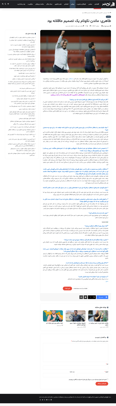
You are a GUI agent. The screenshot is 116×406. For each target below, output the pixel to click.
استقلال (71, 79)
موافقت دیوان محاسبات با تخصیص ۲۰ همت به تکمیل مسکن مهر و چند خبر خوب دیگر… (22, 65)
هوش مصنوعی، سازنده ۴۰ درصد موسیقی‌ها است (22, 106)
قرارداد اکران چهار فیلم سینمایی (27, 118)
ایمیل (106, 372)
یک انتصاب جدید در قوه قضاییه (27, 73)
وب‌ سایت (72, 372)
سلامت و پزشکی (39, 4)
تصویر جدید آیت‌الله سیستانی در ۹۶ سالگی (24, 124)
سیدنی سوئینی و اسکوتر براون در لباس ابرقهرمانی (22, 37)
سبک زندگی (49, 4)
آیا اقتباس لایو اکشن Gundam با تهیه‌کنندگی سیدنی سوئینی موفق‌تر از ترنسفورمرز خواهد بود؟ (22, 50)
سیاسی (90, 4)
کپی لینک (67, 288)
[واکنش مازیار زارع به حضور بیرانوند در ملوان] (98, 316)
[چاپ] (81, 297)
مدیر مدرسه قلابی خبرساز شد (27, 88)
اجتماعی (66, 4)
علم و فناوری (58, 4)
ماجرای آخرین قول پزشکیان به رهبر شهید (24, 76)
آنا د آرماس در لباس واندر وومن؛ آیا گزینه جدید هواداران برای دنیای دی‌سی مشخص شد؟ (23, 102)
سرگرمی (31, 4)
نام (107, 364)
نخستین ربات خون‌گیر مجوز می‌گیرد (26, 99)
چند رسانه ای (21, 4)
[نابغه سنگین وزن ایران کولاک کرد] (53, 316)
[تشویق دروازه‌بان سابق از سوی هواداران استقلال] (76, 316)
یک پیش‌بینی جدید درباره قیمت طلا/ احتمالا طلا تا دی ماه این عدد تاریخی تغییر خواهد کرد (22, 69)
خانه (109, 13)
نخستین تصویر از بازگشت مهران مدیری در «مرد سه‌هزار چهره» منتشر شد (22, 46)
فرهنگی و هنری (82, 4)
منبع (107, 281)
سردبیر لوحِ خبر (106, 26)
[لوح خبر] (108, 4)
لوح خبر (106, 397)
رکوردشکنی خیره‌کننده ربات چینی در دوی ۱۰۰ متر (22, 127)
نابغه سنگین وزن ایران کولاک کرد (54, 323)
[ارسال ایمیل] (102, 26)
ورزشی (72, 4)
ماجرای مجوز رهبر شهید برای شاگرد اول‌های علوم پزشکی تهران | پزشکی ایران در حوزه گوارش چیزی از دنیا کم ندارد (22, 114)
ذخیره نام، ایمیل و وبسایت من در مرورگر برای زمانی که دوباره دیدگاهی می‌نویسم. (88, 379)
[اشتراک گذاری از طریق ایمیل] (85, 297)
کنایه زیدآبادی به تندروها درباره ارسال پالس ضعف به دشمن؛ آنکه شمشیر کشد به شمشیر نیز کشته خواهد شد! (21, 83)
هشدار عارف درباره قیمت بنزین (27, 109)
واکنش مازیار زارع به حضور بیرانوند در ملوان (98, 324)
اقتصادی (97, 4)
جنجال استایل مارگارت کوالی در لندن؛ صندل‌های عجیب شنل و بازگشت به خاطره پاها (23, 150)
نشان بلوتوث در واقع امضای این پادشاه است (23, 96)
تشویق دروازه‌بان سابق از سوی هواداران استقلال (78, 324)
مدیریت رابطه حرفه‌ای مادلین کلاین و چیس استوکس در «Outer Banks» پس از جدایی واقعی (21, 145)
